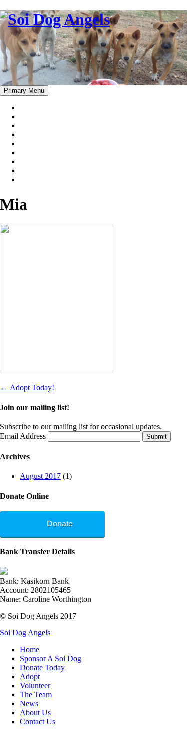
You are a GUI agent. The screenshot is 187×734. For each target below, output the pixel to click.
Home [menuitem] (29, 649)
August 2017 (40, 476)
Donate (60, 524)
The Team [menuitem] (36, 694)
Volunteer (35, 143)
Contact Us (37, 179)
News (29, 161)
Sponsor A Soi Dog (50, 116)
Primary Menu (24, 90)
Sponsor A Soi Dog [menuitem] (50, 658)
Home (29, 108)
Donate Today (42, 125)
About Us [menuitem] (35, 712)
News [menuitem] (29, 703)
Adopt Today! (27, 387)
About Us (35, 170)
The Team (36, 152)
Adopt (30, 134)
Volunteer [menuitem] (35, 685)
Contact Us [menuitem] (37, 721)
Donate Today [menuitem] (42, 667)
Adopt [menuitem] (30, 676)
